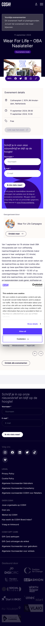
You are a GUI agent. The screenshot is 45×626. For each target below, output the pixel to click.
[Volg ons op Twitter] (27, 452)
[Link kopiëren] (35, 78)
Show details (32, 324)
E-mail (7, 168)
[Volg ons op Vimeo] (5, 460)
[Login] (36, 4)
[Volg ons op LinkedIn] (20, 452)
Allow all (22, 331)
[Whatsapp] (30, 78)
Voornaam (9, 157)
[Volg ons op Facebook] (12, 452)
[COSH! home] (6, 4)
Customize (21, 339)
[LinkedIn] (25, 78)
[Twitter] (20, 78)
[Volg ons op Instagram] (5, 452)
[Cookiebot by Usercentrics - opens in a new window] (32, 285)
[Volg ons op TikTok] (34, 452)
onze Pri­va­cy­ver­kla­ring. (25, 202)
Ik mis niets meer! (14, 185)
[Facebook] (15, 78)
